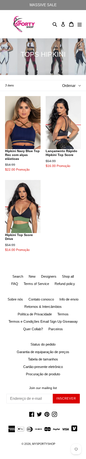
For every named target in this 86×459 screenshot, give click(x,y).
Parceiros (55, 329)
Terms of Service (36, 284)
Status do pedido (43, 344)
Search (17, 276)
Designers (48, 276)
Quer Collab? (33, 329)
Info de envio (68, 299)
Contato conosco (41, 299)
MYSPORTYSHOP (43, 444)
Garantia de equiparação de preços (43, 352)
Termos (63, 314)
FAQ (14, 284)
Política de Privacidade (35, 314)
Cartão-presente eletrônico (43, 367)
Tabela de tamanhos (43, 359)
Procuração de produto (43, 374)
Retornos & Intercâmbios (43, 307)
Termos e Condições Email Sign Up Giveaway (43, 321)
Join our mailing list (43, 388)
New (32, 276)
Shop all (68, 276)
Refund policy (65, 284)
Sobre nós (15, 299)
